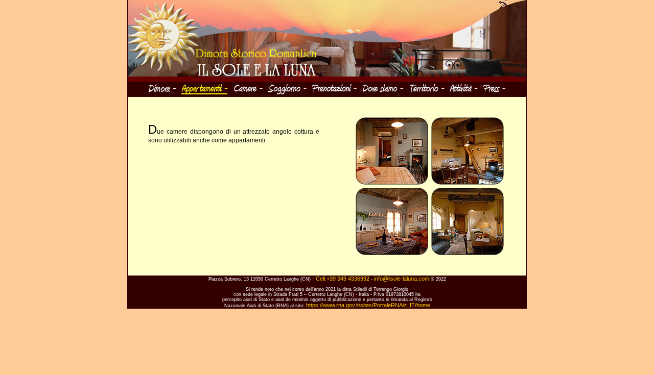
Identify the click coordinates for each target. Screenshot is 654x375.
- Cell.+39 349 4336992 (341, 279)
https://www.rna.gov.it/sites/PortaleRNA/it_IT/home (368, 305)
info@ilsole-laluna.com (401, 279)
